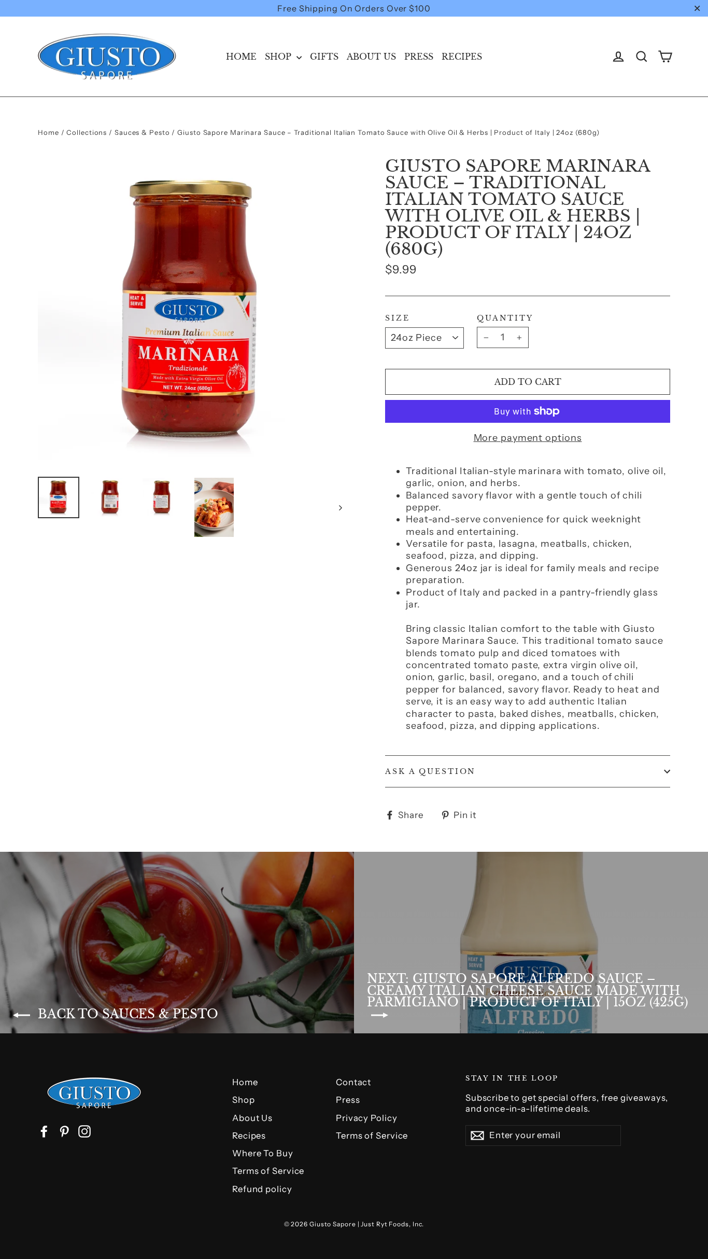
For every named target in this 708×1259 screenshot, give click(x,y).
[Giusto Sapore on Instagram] (84, 1131)
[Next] (339, 507)
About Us (371, 56)
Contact (353, 1082)
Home (241, 56)
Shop (279, 56)
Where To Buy (262, 1153)
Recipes (462, 56)
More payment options (528, 438)
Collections (86, 132)
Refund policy (262, 1189)
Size (397, 318)
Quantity (505, 318)
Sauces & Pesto (142, 132)
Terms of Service (268, 1171)
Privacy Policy (367, 1118)
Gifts (324, 56)
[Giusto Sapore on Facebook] (44, 1131)
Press (418, 56)
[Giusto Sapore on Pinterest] (64, 1131)
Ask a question (430, 771)
